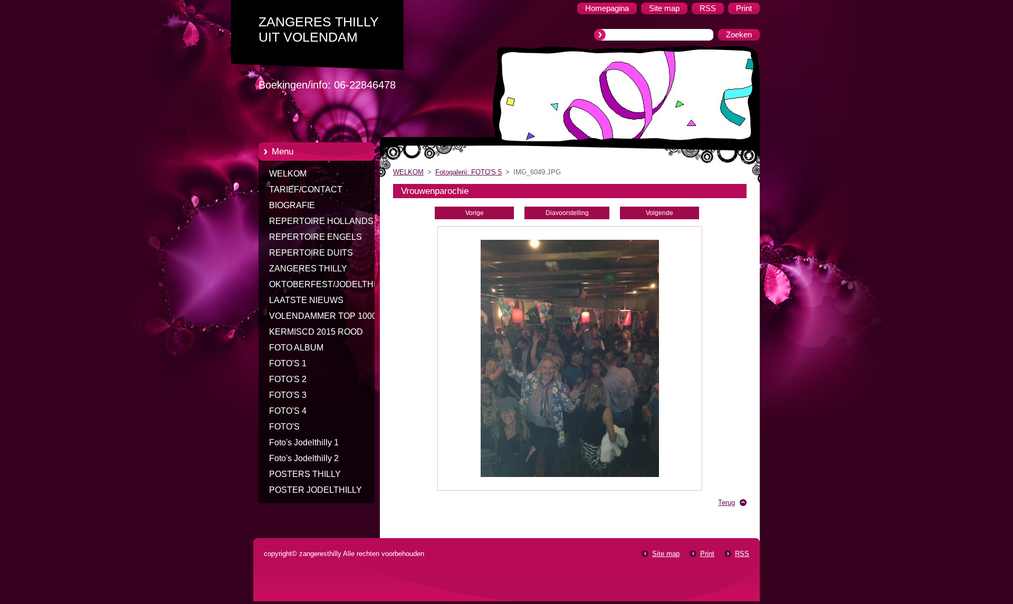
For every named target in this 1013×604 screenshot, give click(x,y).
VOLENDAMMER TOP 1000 (323, 315)
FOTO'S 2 (288, 379)
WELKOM (288, 173)
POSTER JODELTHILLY (315, 489)
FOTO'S (284, 426)
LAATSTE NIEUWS (306, 300)
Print (707, 554)
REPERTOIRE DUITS (311, 252)
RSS (742, 554)
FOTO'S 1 (288, 363)
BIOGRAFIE (292, 205)
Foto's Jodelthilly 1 (304, 442)
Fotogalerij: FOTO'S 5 (468, 172)
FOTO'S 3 (288, 395)
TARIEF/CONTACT (305, 189)
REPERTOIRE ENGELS (315, 236)
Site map (666, 554)
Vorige (474, 213)
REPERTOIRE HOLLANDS (321, 221)
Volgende (659, 213)
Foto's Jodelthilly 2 (304, 458)
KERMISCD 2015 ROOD (316, 331)
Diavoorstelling (567, 213)
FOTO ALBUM (296, 347)
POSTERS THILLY (305, 474)
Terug (726, 502)
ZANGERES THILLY (308, 268)
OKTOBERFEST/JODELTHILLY (329, 284)
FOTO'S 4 (288, 410)
